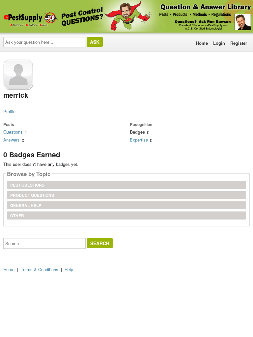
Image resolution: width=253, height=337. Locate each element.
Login (219, 43)
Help (69, 269)
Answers (11, 140)
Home (202, 43)
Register (238, 43)
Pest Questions (27, 185)
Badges (137, 132)
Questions (13, 132)
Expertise (139, 140)
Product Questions (32, 195)
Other (17, 216)
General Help (25, 205)
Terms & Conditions (39, 269)
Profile (9, 111)
